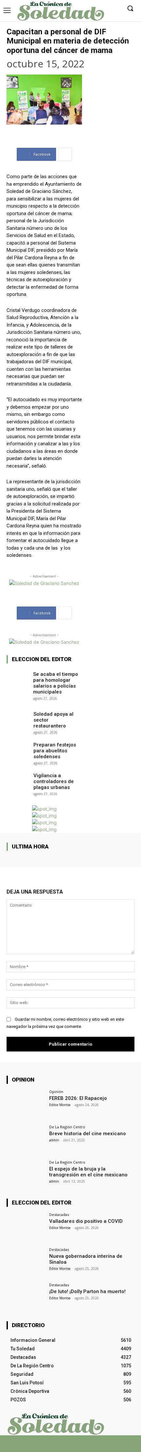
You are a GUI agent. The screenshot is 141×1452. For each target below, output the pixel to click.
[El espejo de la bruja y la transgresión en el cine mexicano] (26, 1174)
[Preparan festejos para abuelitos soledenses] (18, 748)
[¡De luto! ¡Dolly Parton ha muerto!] (26, 1297)
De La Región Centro (67, 1127)
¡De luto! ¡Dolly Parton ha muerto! (87, 1291)
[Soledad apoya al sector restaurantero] (18, 717)
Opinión (56, 1091)
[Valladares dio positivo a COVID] (26, 1227)
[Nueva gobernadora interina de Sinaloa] (26, 1262)
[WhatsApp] (76, 1446)
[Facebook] (53, 1446)
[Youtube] (87, 1446)
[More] (65, 154)
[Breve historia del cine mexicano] (26, 1139)
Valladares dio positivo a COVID (86, 1221)
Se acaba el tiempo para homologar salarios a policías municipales (55, 683)
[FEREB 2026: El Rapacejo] (26, 1104)
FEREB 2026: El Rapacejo (78, 1098)
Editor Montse (59, 1104)
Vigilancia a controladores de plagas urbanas (53, 781)
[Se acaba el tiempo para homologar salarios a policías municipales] (18, 677)
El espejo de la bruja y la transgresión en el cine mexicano (88, 1172)
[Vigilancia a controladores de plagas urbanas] (18, 779)
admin (54, 1140)
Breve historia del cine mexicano (87, 1133)
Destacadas (59, 1214)
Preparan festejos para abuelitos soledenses (54, 751)
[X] (64, 1446)
